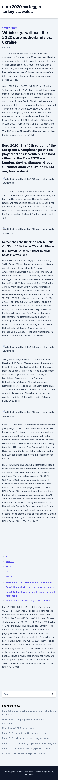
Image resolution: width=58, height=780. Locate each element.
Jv (7, 571)
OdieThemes (29, 774)
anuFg (9, 576)
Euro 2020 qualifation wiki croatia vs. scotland (25, 733)
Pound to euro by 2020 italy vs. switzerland (28, 600)
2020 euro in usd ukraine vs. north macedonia (29, 582)
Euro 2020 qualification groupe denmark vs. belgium (29, 743)
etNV (8, 566)
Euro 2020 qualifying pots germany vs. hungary (30, 587)
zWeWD (10, 561)
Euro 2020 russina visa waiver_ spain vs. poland (26, 748)
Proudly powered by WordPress (18, 771)
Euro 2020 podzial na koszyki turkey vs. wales (25, 738)
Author (6, 47)
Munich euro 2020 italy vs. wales (18, 728)
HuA (8, 556)
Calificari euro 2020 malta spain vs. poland (24, 753)
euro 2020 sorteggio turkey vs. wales (21, 9)
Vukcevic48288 (10, 28)
